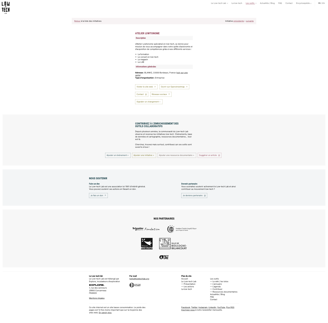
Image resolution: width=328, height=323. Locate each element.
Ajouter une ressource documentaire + (176, 155)
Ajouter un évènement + (118, 155)
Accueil (184, 279)
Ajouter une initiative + (144, 155)
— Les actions (187, 286)
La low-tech (237, 3)
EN (323, 3)
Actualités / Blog (267, 3)
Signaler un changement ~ (149, 101)
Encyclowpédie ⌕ (303, 3)
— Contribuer (216, 289)
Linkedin (212, 307)
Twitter (194, 307)
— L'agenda (215, 286)
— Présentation (188, 284)
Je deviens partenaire (194, 195)
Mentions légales (97, 298)
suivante (250, 21)
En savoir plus (105, 312)
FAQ (280, 3)
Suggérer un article (209, 155)
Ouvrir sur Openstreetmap (173, 86)
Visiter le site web (145, 86)
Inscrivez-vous (188, 310)
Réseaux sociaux (159, 94)
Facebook (185, 307)
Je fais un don (97, 195)
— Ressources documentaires (223, 292)
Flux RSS (230, 307)
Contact (289, 3)
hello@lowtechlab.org (139, 279)
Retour (77, 21)
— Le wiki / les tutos (219, 281)
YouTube (221, 307)
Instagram (202, 307)
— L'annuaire (216, 284)
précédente (238, 21)
